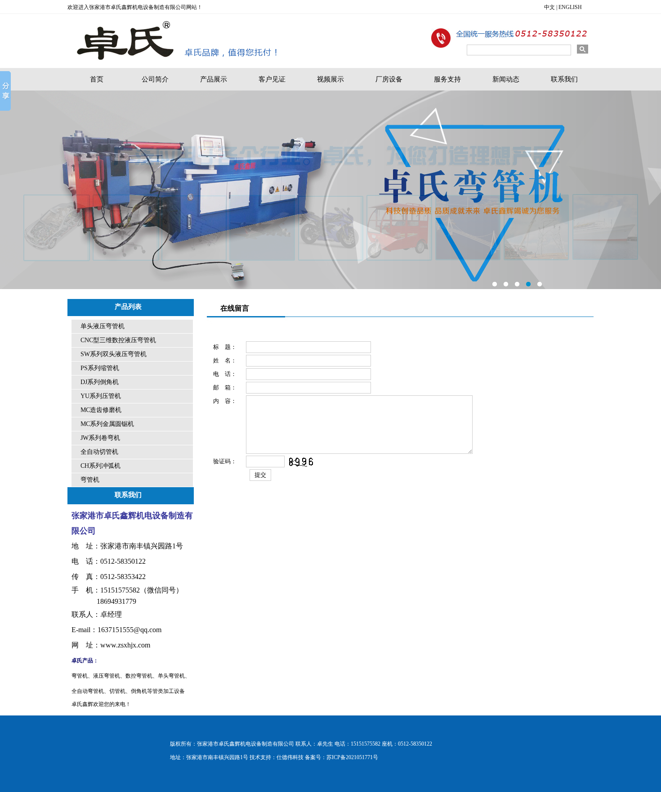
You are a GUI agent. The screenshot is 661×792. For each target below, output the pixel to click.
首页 (96, 79)
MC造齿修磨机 (100, 410)
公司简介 (155, 79)
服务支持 (447, 79)
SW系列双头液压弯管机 (113, 354)
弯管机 (89, 479)
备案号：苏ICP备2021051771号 (341, 757)
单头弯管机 (171, 676)
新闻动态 (505, 79)
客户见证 (272, 79)
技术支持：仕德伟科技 (277, 757)
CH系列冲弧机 (100, 465)
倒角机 (139, 691)
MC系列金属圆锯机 (107, 424)
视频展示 (330, 79)
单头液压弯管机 (102, 326)
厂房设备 (388, 79)
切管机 (117, 691)
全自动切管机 (99, 451)
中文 (549, 7)
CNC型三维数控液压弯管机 (118, 340)
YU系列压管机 (100, 396)
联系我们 (564, 79)
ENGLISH (570, 7)
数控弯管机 (138, 676)
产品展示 (213, 79)
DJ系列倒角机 (99, 382)
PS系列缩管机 (99, 368)
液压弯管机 (106, 676)
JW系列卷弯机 (100, 437)
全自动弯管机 (87, 691)
